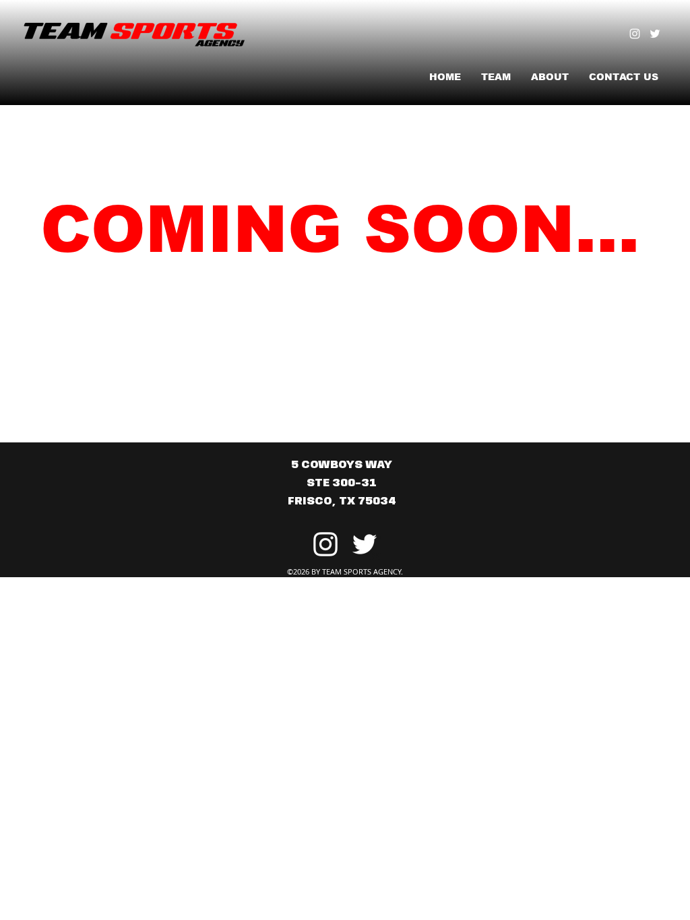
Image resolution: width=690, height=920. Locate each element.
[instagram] (634, 33)
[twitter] (655, 33)
